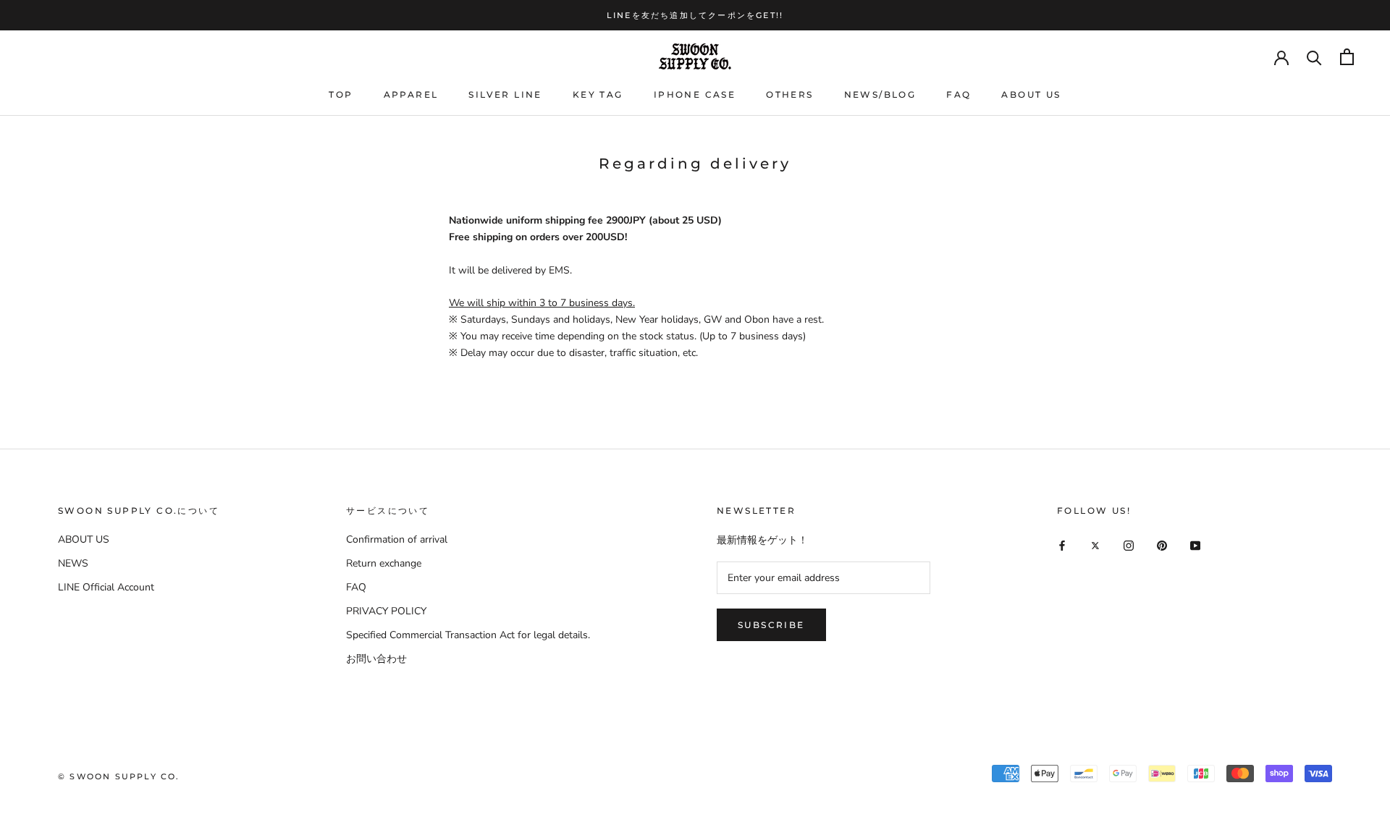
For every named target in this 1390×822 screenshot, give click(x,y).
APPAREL (411, 94)
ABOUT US (1031, 94)
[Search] (1314, 56)
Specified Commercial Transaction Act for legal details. (468, 635)
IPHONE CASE (695, 94)
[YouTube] (1195, 544)
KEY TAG (598, 94)
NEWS (73, 563)
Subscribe (771, 624)
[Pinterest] (1162, 544)
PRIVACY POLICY (386, 611)
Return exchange (383, 563)
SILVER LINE (505, 94)
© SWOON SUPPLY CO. (119, 776)
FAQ (958, 94)
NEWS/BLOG (880, 94)
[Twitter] (1095, 544)
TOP (341, 94)
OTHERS (789, 94)
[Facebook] (1062, 544)
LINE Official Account (106, 587)
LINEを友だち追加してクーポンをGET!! (695, 15)
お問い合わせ (376, 659)
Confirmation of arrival (396, 539)
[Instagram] (1129, 544)
